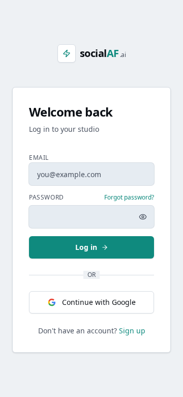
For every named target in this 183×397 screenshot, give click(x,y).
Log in (86, 247)
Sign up (132, 330)
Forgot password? (129, 197)
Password (46, 197)
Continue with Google (99, 302)
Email (39, 157)
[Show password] (143, 217)
